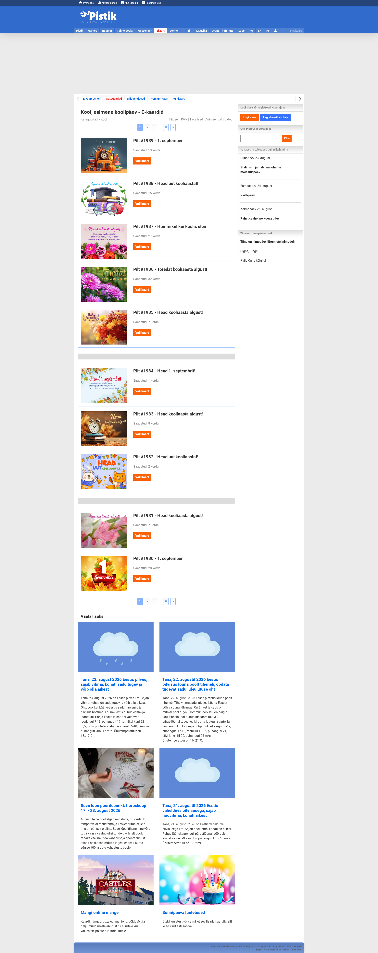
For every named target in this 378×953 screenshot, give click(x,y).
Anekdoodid (131, 2)
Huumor (107, 30)
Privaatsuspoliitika (272, 949)
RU (251, 30)
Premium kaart (159, 98)
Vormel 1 (175, 30)
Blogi (258, 949)
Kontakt (286, 949)
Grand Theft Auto (222, 30)
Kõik (184, 119)
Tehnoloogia (125, 30)
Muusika (201, 30)
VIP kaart (179, 98)
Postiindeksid (153, 2)
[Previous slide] (78, 98)
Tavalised (196, 119)
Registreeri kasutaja (275, 117)
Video (228, 119)
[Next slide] (299, 98)
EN (259, 30)
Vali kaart (142, 161)
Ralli (188, 30)
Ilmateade (88, 2)
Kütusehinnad (109, 2)
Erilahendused (136, 98)
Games (92, 30)
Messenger (145, 30)
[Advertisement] (189, 63)
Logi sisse (249, 117)
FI (267, 30)
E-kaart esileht (92, 98)
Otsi (287, 138)
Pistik (79, 30)
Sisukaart (296, 30)
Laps (241, 30)
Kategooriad (114, 98)
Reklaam (296, 949)
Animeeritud (213, 119)
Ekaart (161, 30)
